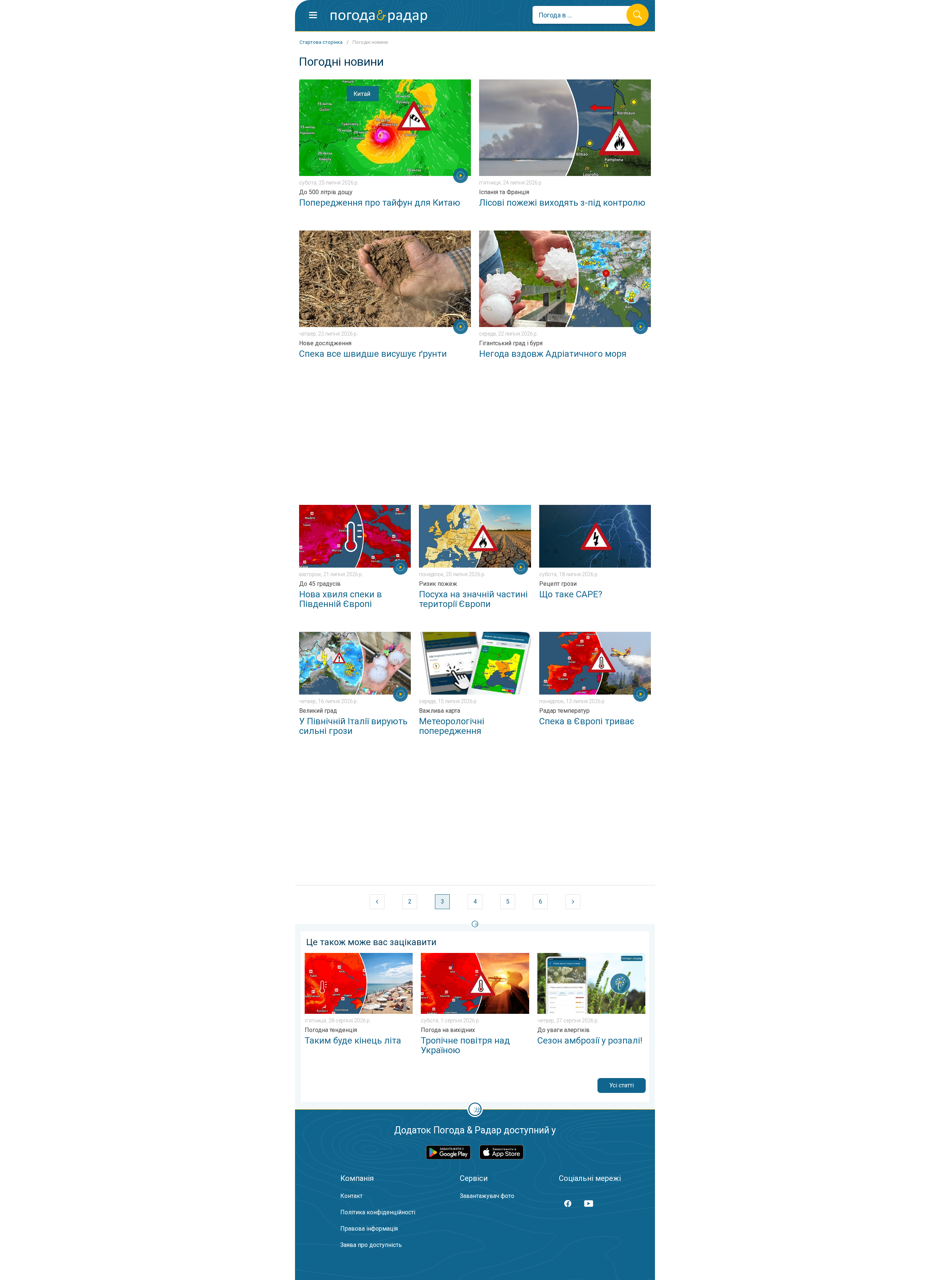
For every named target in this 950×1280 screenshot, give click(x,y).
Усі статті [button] (621, 1085)
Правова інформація (369, 1228)
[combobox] (585, 15)
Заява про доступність (371, 1244)
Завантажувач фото (487, 1195)
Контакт (351, 1195)
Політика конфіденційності (377, 1212)
